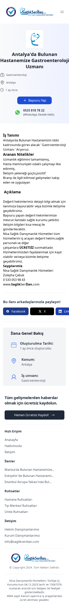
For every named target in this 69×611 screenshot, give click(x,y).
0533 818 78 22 (33, 110)
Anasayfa (11, 440)
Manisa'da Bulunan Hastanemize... (29, 469)
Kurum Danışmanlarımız (22, 535)
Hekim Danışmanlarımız (22, 529)
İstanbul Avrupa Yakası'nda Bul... (28, 482)
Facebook (18, 311)
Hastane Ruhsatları (18, 499)
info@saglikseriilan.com (22, 542)
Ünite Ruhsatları (16, 512)
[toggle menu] (62, 12)
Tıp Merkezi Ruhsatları (21, 506)
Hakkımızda (13, 446)
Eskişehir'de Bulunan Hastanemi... (29, 476)
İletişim (10, 452)
